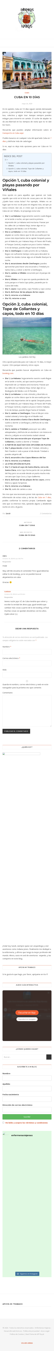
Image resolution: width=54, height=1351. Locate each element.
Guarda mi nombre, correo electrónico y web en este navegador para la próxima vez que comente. (25, 686)
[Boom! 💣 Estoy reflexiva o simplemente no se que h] (11, 1199)
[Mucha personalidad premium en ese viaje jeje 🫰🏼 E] (11, 1189)
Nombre (7, 646)
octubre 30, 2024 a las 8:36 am (14, 594)
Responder (7, 562)
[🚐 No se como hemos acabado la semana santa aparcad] (11, 1253)
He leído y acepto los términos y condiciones (26, 1122)
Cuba (27, 93)
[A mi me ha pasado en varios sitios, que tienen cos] (11, 1232)
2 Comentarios (45, 513)
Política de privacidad (31, 1331)
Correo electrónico (11, 658)
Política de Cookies (17, 1334)
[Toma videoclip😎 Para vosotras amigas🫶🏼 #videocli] (11, 1146)
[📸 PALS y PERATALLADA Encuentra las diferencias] (11, 1221)
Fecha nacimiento (11, 1094)
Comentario (8, 692)
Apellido (6, 1084)
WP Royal (40, 1334)
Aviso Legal (45, 1331)
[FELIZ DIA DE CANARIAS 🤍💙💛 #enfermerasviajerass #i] (11, 1178)
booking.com (8, 373)
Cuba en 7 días (44, 497)
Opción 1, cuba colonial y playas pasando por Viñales (26, 164)
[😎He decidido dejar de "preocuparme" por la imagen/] (11, 1167)
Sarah (8, 513)
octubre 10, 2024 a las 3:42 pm (13, 558)
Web (5, 669)
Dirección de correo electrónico (17, 1105)
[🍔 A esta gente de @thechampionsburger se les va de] (11, 1243)
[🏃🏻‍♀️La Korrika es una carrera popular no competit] (11, 1264)
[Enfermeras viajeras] (27, 19)
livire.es (19, 1331)
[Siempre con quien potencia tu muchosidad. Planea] (11, 1210)
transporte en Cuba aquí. (13, 133)
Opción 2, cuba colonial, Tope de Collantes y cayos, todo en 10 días (26, 169)
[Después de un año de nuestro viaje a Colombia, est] (11, 1157)
